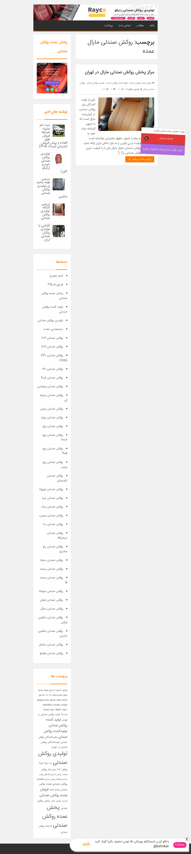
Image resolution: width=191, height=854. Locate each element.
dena (46, 690)
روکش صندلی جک (52, 506)
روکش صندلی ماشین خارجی (52, 633)
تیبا (50, 763)
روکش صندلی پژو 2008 (55, 437)
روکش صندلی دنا (53, 524)
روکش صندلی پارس (51, 408)
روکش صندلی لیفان (51, 600)
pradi (59, 700)
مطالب (140, 25)
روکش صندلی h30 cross (54, 358)
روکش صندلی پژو (53, 426)
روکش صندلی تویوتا (51, 489)
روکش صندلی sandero (46, 779)
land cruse (57, 695)
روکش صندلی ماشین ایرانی (52, 620)
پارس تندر (56, 801)
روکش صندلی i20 (52, 369)
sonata (56, 705)
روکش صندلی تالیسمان (57, 478)
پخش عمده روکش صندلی (140, 83)
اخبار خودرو (56, 275)
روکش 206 (62, 770)
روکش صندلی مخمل (51, 644)
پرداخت (108, 25)
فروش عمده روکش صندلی (53, 792)
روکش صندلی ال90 (52, 377)
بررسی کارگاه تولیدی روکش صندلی (45, 211)
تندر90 (64, 714)
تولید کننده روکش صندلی (56, 722)
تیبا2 (41, 763)
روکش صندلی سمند (51, 569)
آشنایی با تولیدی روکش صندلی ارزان (44, 233)
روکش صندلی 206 (52, 338)
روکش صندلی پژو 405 (55, 451)
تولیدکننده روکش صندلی (55, 734)
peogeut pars (43, 700)
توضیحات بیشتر (141, 159)
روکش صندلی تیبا (52, 498)
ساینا (52, 790)
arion (40, 690)
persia (53, 700)
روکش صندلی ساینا (51, 560)
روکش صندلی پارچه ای (53, 398)
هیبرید (64, 800)
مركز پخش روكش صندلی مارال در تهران (119, 72)
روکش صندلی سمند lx (53, 580)
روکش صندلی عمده (56, 784)
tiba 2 (64, 709)
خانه (152, 25)
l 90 (46, 695)
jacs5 (64, 690)
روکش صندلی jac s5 (53, 774)
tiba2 (58, 710)
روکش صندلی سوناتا (51, 591)
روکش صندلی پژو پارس (55, 465)
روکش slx (52, 769)
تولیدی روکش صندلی (95, 83)
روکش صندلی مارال (51, 608)
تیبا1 (46, 763)
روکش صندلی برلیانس (50, 386)
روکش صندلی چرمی (51, 515)
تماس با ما (124, 25)
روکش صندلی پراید (52, 417)
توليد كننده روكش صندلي (117, 83)
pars (65, 695)
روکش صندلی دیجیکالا (57, 535)
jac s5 (41, 695)
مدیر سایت (132, 89)
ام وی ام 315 (55, 284)
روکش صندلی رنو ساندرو (55, 549)
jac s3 (52, 690)
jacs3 (59, 690)
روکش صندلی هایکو (51, 653)
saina (64, 700)
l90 (50, 695)
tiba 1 (52, 709)
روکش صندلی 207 (52, 346)
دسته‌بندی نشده (53, 329)
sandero (47, 705)
